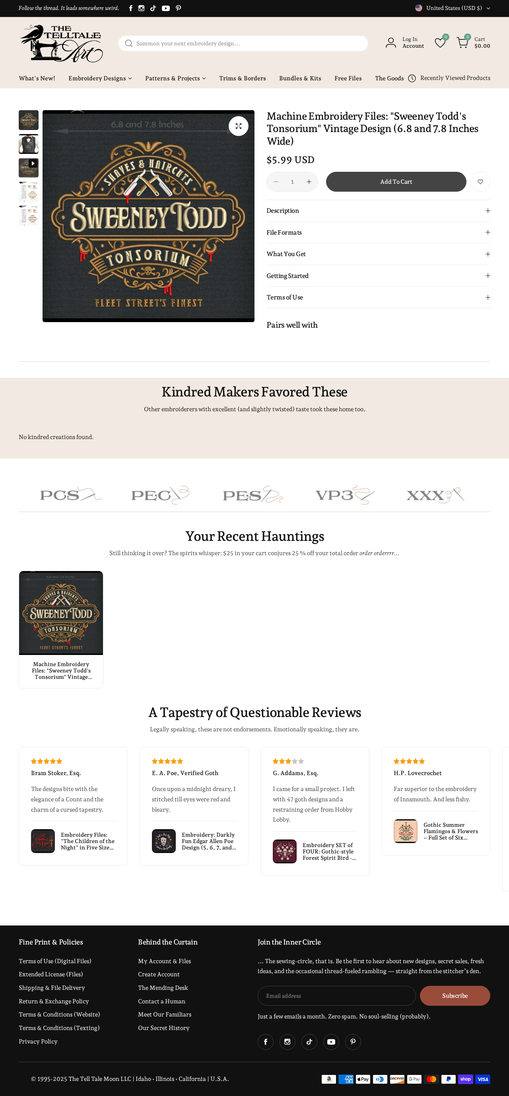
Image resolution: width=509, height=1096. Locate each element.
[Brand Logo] (127, 494)
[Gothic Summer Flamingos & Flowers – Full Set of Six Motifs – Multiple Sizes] (406, 831)
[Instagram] (141, 8)
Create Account (159, 974)
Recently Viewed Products (455, 78)
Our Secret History (164, 1028)
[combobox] (243, 43)
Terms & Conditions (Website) (59, 1014)
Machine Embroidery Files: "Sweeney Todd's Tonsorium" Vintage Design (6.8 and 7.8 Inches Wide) (61, 670)
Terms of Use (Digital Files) (55, 961)
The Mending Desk (163, 987)
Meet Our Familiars (164, 1014)
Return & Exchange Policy (54, 1001)
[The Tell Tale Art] (62, 43)
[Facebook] (130, 8)
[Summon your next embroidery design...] (129, 43)
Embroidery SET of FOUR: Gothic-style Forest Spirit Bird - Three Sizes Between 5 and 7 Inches (330, 851)
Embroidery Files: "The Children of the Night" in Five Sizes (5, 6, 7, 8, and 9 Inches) (88, 841)
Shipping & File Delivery (52, 987)
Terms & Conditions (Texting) (59, 1028)
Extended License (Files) (51, 974)
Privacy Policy (38, 1041)
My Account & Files (164, 961)
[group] (148, 216)
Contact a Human (161, 1001)
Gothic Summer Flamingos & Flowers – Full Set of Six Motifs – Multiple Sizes (451, 831)
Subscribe (455, 995)
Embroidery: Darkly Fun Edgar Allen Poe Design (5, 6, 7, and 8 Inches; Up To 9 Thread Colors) (208, 841)
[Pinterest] (178, 8)
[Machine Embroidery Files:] (61, 613)
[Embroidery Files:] (43, 841)
